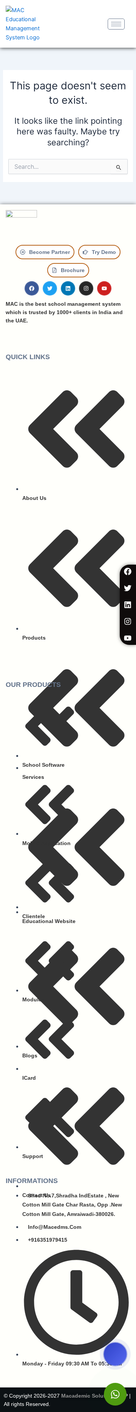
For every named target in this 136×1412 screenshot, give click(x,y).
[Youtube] (127, 638)
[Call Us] (115, 1354)
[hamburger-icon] (116, 24)
